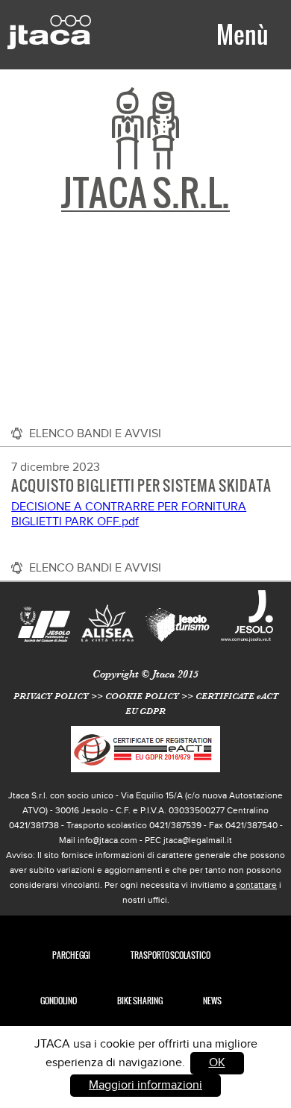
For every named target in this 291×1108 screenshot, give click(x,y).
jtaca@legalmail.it (197, 840)
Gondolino (58, 1001)
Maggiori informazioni (145, 1085)
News (212, 1001)
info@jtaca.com (107, 840)
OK (217, 1063)
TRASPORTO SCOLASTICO (170, 955)
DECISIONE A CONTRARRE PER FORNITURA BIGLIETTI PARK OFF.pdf (128, 514)
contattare (256, 885)
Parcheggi (71, 955)
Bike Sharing (140, 1001)
